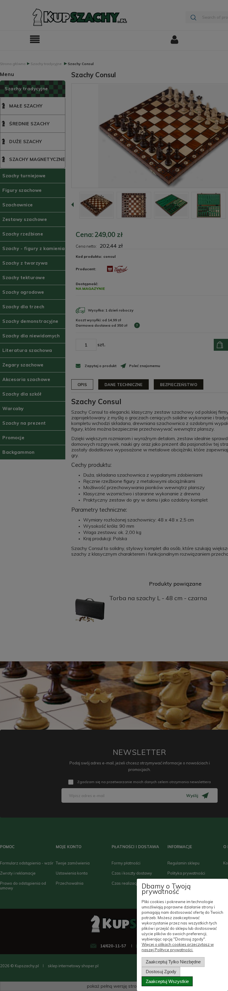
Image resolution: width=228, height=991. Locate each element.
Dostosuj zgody (161, 971)
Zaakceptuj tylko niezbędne (173, 961)
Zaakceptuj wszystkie (167, 981)
